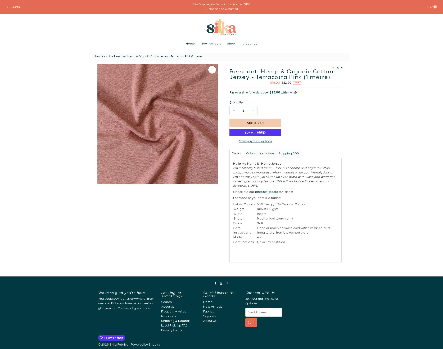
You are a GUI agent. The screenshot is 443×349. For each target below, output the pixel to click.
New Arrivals (211, 44)
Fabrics (208, 311)
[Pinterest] (227, 284)
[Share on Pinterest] (342, 68)
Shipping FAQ (288, 153)
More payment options (255, 141)
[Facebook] (215, 284)
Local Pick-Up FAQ (174, 325)
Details (237, 153)
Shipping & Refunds (175, 321)
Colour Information (260, 153)
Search (166, 302)
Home (190, 44)
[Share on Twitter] (338, 68)
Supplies (209, 316)
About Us (250, 44)
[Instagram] (221, 284)
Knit (108, 56)
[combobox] (77, 6)
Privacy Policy (171, 330)
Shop (231, 44)
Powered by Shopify (145, 344)
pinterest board (266, 192)
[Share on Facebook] (333, 68)
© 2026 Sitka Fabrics (113, 344)
